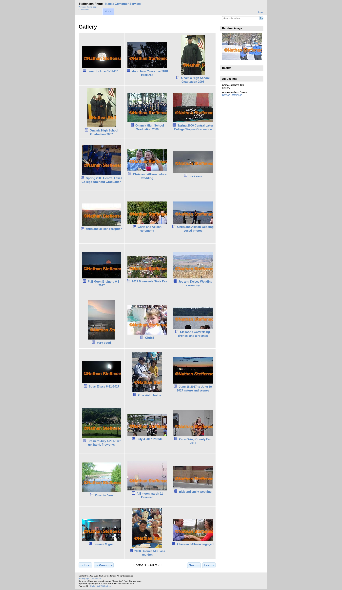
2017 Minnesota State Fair (149, 281)
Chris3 (149, 337)
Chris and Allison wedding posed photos (195, 228)
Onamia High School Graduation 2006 (149, 127)
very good (104, 342)
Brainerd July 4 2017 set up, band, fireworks (104, 442)
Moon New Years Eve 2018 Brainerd (149, 73)
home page (84, 578)
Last (207, 565)
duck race (195, 176)
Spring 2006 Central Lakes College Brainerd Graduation (102, 179)
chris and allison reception (104, 228)
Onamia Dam (104, 495)
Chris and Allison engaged (195, 544)
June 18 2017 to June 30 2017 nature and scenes (194, 388)
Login (260, 12)
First (87, 565)
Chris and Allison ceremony (150, 228)
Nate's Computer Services (123, 3)
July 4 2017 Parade (149, 439)
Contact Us (84, 9)
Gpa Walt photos (149, 395)
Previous (105, 565)
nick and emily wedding (195, 491)
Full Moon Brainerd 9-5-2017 (104, 283)
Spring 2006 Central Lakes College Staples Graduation (194, 127)
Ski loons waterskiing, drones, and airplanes (194, 333)
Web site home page (88, 7)
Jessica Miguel (104, 544)
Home (108, 11)
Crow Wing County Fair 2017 (195, 441)
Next (192, 565)
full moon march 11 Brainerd (150, 495)
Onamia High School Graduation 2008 (195, 79)
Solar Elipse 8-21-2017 (104, 386)
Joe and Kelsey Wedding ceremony (195, 283)
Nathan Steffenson (232, 95)
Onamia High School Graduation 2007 (104, 132)
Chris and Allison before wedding (149, 176)
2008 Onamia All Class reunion (149, 552)
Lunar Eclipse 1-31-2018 (103, 71)
